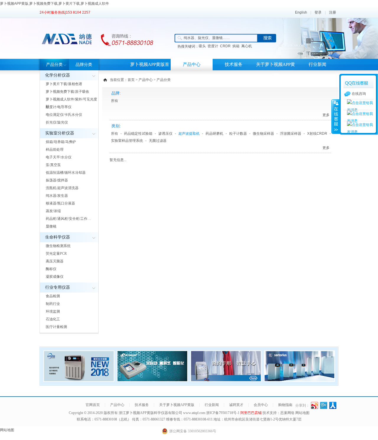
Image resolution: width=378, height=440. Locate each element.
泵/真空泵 (53, 165)
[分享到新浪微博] (314, 405)
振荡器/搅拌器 (57, 180)
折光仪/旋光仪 (57, 122)
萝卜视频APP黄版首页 (149, 70)
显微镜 (51, 226)
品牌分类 (84, 64)
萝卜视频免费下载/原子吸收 (67, 92)
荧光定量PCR (56, 253)
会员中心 (261, 405)
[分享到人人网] (333, 405)
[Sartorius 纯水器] (299, 380)
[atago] (152, 380)
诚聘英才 (236, 405)
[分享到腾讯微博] (324, 405)
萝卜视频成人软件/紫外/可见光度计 (71, 102)
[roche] (226, 380)
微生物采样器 (263, 133)
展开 (335, 116)
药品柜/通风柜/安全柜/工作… (68, 219)
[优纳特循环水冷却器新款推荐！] (79, 380)
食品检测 (53, 296)
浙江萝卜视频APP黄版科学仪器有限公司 (150, 413)
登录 (318, 12)
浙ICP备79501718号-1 (223, 413)
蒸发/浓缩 (53, 211)
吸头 (202, 46)
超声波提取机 (189, 133)
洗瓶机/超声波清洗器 (62, 188)
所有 (114, 101)
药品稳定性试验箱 (138, 133)
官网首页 (93, 405)
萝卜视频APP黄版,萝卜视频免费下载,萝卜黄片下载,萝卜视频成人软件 (54, 3)
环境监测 (53, 311)
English (301, 12)
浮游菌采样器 (290, 133)
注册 (332, 12)
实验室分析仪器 (59, 133)
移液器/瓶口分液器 (60, 203)
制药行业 (53, 304)
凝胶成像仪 (54, 277)
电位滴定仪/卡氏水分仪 (64, 115)
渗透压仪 (165, 133)
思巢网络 (287, 413)
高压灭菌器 (54, 261)
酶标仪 (51, 269)
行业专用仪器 (57, 287)
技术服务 (233, 64)
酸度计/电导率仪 (58, 107)
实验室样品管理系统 (127, 141)
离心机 (246, 46)
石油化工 (53, 319)
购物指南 (285, 405)
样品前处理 (54, 149)
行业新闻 (317, 64)
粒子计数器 (238, 133)
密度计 (213, 46)
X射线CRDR (317, 133)
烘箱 (235, 46)
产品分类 (54, 64)
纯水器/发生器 (57, 196)
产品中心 (192, 64)
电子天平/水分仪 (58, 157)
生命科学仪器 (57, 237)
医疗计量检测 (56, 327)
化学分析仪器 (57, 75)
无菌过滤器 (158, 141)
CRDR (225, 46)
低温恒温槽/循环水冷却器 (66, 173)
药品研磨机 (214, 133)
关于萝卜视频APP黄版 (275, 70)
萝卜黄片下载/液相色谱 (64, 84)
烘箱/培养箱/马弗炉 (61, 142)
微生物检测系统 (58, 246)
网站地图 (302, 413)
